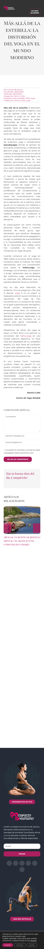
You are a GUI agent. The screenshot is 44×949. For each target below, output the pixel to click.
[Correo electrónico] (35, 69)
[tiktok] (22, 869)
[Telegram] (29, 69)
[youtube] (34, 863)
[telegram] (28, 863)
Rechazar (19, 945)
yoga (28, 100)
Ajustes (32, 945)
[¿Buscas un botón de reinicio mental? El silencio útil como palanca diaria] (22, 507)
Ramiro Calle (19, 96)
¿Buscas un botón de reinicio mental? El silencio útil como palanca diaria (22, 541)
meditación (8, 100)
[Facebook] (8, 69)
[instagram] (22, 863)
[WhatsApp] (24, 69)
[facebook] (9, 863)
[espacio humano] (9, 7)
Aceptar (8, 945)
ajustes (33, 940)
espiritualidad (18, 98)
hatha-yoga (30, 98)
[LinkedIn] (19, 69)
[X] (13, 69)
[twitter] (15, 863)
